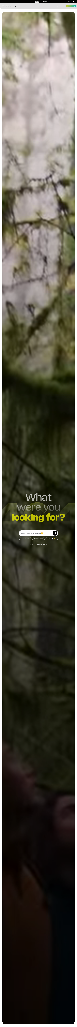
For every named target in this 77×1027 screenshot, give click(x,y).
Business (45, 1)
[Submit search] (69, 2)
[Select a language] (73, 2)
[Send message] (55, 533)
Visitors (37, 1)
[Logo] (6, 6)
